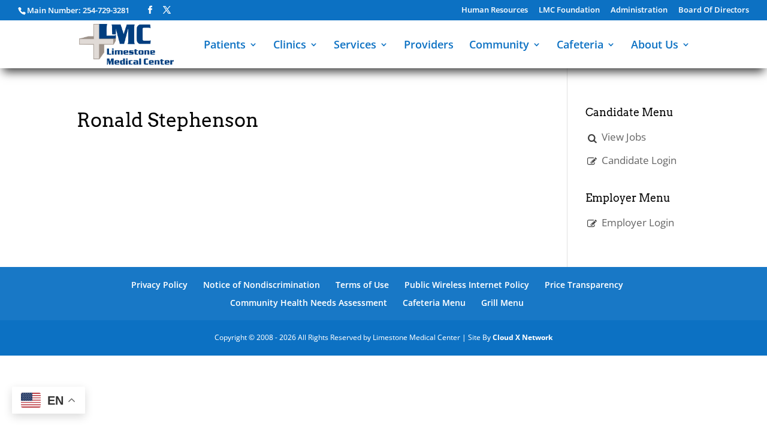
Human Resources (494, 10)
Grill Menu (502, 302)
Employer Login (638, 222)
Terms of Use (362, 284)
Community (499, 45)
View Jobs (624, 137)
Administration (639, 10)
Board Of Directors (713, 10)
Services (355, 45)
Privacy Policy (159, 284)
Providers (429, 45)
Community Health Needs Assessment (308, 302)
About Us (654, 45)
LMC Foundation (569, 10)
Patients (225, 45)
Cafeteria (580, 45)
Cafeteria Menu (434, 302)
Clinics (289, 45)
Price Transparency (584, 284)
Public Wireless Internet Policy (466, 284)
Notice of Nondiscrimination (261, 284)
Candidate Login (639, 160)
